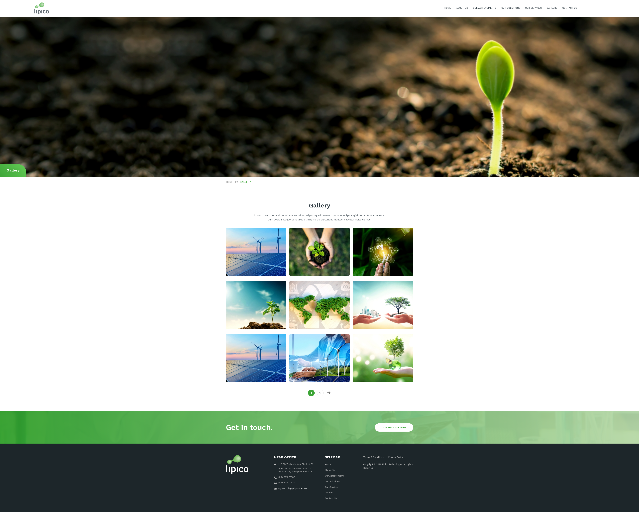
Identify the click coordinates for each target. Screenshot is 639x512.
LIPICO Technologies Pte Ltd (294, 464)
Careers (329, 492)
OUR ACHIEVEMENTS (484, 7)
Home (328, 464)
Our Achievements (335, 475)
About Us (330, 470)
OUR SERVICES (533, 7)
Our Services (331, 487)
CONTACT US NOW (394, 427)
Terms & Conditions (374, 457)
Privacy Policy (395, 457)
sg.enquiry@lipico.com (292, 488)
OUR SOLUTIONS (510, 7)
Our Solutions (332, 481)
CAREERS (552, 7)
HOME (447, 7)
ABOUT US (462, 7)
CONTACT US (569, 7)
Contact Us (331, 498)
